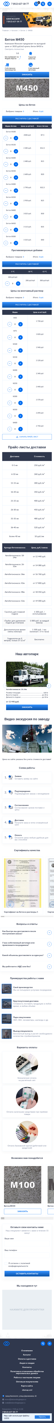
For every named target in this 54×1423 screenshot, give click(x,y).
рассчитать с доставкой (27, 119)
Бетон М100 (11, 132)
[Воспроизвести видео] (27, 738)
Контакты (27, 1367)
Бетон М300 (11, 184)
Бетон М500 (11, 236)
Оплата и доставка (27, 1359)
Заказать (27, 75)
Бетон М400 (11, 210)
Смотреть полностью (14, 49)
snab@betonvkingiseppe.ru (15, 1403)
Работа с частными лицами (27, 1378)
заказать (22, 1211)
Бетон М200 (11, 158)
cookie (6, 1418)
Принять (42, 1417)
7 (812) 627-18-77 (20, 4)
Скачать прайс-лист (28, 437)
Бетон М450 (11, 223)
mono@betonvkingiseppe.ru (15, 1399)
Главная (5, 30)
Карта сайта (27, 1386)
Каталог (14, 30)
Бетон (22, 30)
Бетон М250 (11, 171)
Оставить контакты (27, 1274)
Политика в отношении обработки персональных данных (27, 1372)
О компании (27, 1351)
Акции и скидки (27, 1363)
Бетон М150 (11, 145)
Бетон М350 (11, 197)
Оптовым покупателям (27, 1382)
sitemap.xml (27, 1390)
